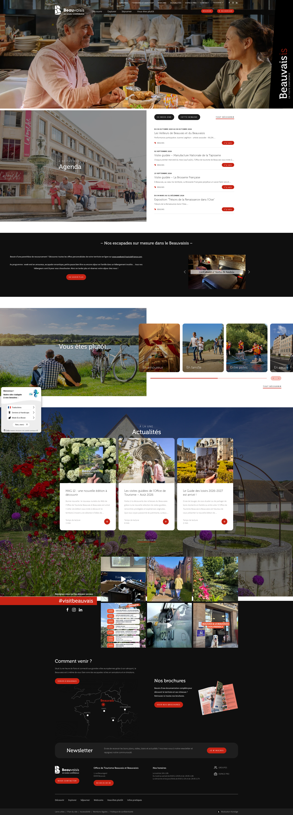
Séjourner (85, 800)
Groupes (123, 3)
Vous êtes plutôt (115, 800)
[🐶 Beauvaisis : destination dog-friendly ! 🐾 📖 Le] (215, 625)
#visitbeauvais (76, 601)
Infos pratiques (134, 800)
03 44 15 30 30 (103, 783)
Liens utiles (60, 811)
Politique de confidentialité (121, 811)
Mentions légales (100, 811)
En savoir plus (76, 277)
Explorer (72, 800)
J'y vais (228, 143)
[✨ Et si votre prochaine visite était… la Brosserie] (123, 579)
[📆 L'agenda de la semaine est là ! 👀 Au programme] (123, 625)
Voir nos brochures (168, 704)
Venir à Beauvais (67, 681)
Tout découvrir (225, 117)
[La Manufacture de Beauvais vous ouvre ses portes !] (169, 579)
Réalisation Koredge (229, 811)
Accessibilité (85, 811)
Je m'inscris (217, 750)
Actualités (175, 3)
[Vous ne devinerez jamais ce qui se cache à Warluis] (169, 625)
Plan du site (72, 811)
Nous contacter (67, 781)
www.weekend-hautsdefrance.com (127, 256)
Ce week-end (164, 117)
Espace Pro (190, 3)
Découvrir (97, 11)
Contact (204, 3)
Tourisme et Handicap (143, 3)
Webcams (162, 3)
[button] (185, 272)
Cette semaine (189, 117)
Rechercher (227, 11)
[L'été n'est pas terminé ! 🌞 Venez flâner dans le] (215, 579)
